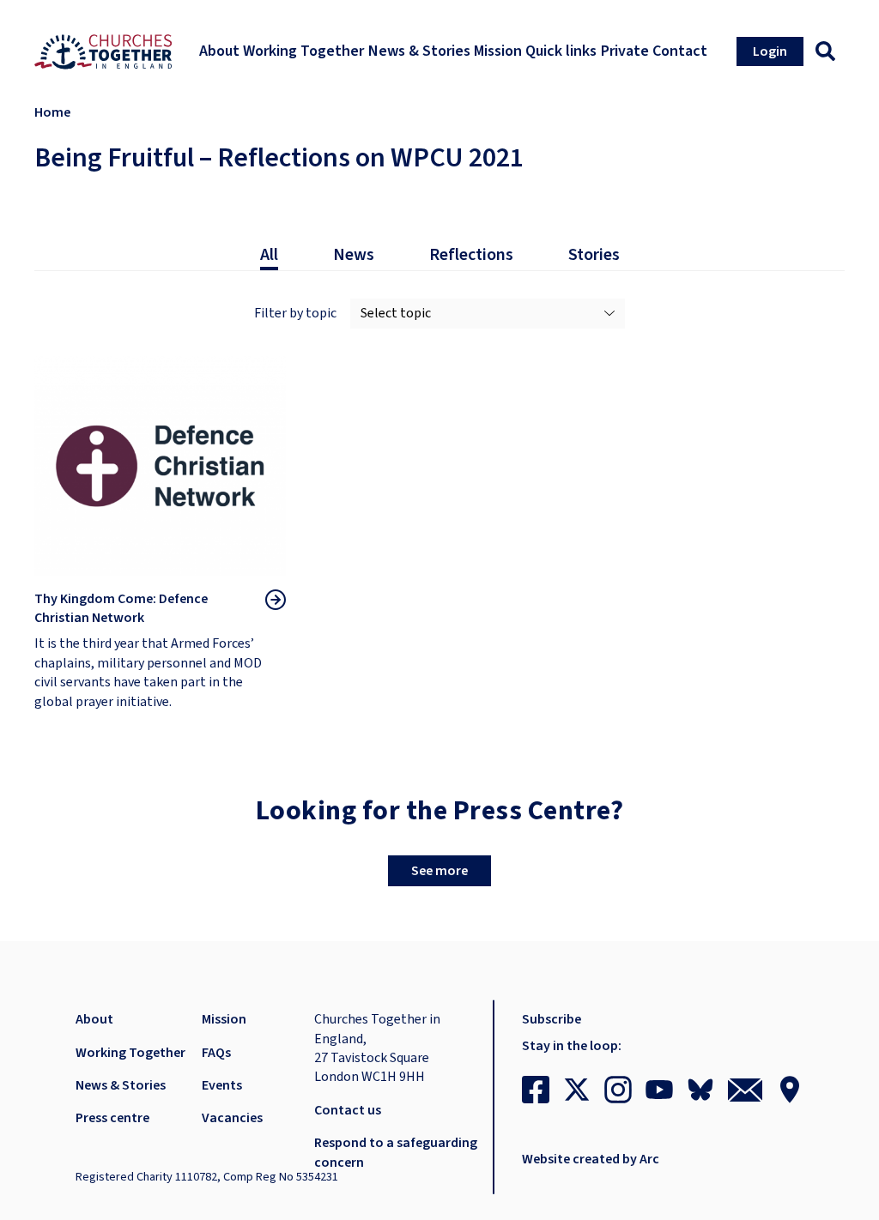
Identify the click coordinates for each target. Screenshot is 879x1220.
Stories (594, 255)
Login (770, 51)
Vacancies (232, 1117)
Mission (224, 1019)
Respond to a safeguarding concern (395, 1152)
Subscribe (551, 1019)
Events (222, 1085)
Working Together (130, 1052)
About (94, 1019)
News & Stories (121, 1085)
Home (52, 112)
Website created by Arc (590, 1159)
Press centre (112, 1117)
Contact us (347, 1110)
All (269, 255)
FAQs (216, 1052)
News (353, 255)
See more (439, 870)
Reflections (471, 255)
